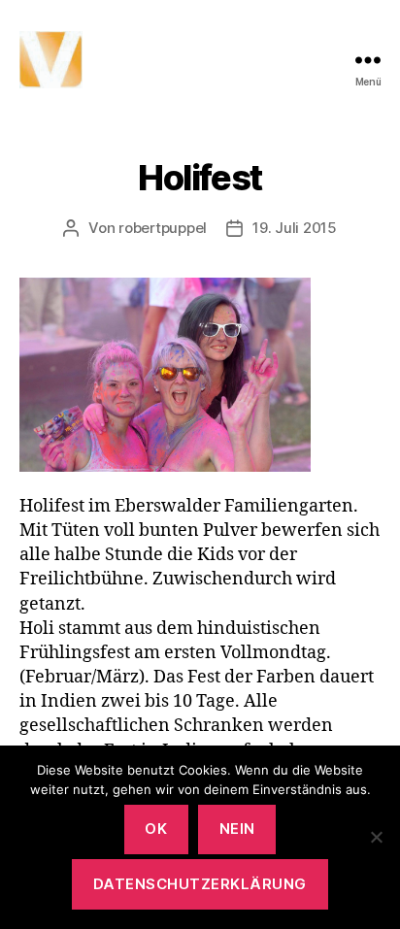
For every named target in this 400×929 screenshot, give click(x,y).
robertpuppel (162, 227)
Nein (237, 828)
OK (156, 828)
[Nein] (375, 836)
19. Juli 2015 (294, 227)
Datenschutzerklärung (200, 884)
